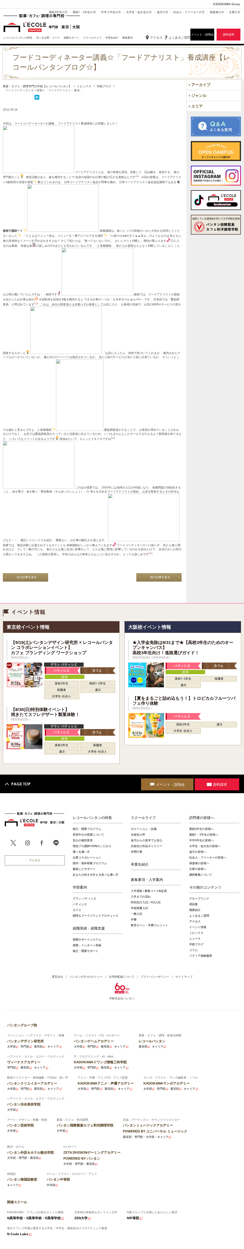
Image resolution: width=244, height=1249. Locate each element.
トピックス (196, 933)
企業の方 (234, 12)
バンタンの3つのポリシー (85, 977)
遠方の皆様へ (197, 852)
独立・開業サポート (85, 951)
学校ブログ (196, 944)
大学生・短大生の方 (139, 12)
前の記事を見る (160, 577)
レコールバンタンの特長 (92, 817)
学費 (134, 919)
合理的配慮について (121, 977)
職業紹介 (195, 910)
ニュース (195, 938)
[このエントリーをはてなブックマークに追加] (37, 98)
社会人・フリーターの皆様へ (207, 857)
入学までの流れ (141, 896)
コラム (193, 950)
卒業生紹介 (140, 864)
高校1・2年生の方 (84, 12)
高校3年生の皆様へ (201, 829)
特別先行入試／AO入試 (146, 902)
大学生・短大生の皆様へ (205, 846)
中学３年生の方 (111, 12)
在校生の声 (138, 835)
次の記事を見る (27, 577)
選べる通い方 (81, 852)
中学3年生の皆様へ (201, 840)
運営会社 (57, 977)
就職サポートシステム (87, 939)
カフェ (77, 910)
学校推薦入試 (139, 908)
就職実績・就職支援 (89, 928)
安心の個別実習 (83, 840)
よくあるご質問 (179, 37)
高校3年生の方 (58, 12)
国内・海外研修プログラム (90, 863)
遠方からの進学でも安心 (146, 840)
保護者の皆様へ (199, 863)
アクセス (156, 37)
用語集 (193, 904)
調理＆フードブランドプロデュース (95, 916)
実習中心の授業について (88, 835)
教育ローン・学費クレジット (149, 925)
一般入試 (136, 914)
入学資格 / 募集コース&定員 (149, 891)
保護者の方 (217, 12)
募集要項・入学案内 (147, 879)
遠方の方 (162, 12)
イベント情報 (197, 927)
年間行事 (136, 852)
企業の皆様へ (197, 869)
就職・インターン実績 (87, 945)
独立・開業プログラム (87, 829)
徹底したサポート (84, 869)
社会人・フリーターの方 (189, 12)
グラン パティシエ (84, 898)
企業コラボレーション (87, 857)
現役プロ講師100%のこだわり (92, 846)
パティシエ (80, 904)
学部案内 (80, 887)
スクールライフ (143, 817)
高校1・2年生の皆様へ (203, 835)
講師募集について (200, 875)
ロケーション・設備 (144, 829)
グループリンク (199, 898)
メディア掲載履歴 (200, 956)
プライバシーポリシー (155, 977)
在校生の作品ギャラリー (146, 846)
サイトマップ (184, 977)
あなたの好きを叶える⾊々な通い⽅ (95, 875)
